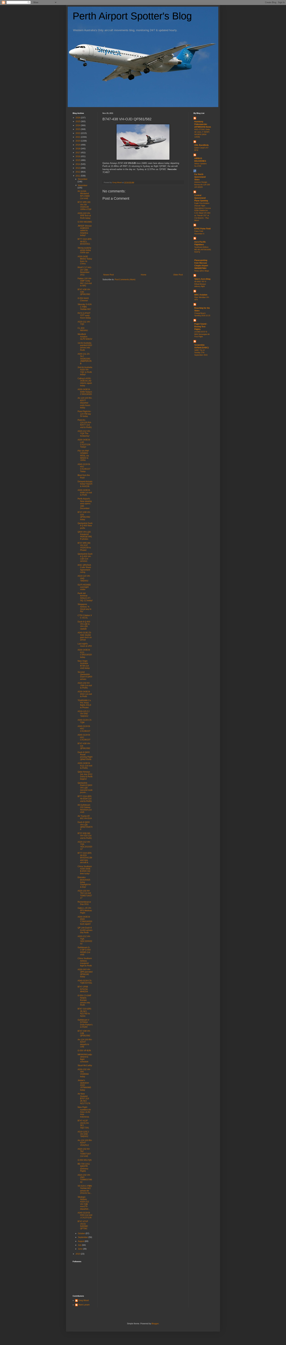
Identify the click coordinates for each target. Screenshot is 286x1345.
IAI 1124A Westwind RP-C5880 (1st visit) (84, 195)
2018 (78, 148)
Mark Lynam (84, 1305)
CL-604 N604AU (83, 329)
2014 (78, 164)
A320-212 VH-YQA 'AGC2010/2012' (85, 845)
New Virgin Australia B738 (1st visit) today (84, 664)
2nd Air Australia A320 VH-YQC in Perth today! (85, 371)
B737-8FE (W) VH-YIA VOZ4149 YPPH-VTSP (84, 205)
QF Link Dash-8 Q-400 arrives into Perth (85, 930)
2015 (78, 160)
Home (143, 275)
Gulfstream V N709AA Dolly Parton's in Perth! (85, 1023)
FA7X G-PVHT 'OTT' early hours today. (84, 315)
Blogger (155, 1323)
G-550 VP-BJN (84, 1050)
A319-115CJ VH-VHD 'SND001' (83, 1134)
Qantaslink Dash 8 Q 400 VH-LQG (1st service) (85, 557)
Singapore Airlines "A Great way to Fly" (84, 608)
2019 (78, 145)
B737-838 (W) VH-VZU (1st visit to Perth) (85, 835)
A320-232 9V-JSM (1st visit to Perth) (85, 685)
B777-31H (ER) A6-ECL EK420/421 (85, 241)
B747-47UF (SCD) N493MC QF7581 (83, 1225)
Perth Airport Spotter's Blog (132, 16)
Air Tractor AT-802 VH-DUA (85, 817)
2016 (78, 156)
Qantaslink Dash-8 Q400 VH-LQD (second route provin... (85, 788)
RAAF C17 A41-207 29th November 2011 (85, 271)
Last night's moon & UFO (85, 645)
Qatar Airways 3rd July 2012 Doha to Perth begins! (85, 775)
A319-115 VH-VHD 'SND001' (84, 578)
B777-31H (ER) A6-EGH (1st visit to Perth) (85, 798)
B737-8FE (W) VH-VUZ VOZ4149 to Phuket (84, 546)
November (82, 185)
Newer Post (108, 275)
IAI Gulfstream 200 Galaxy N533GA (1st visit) (85, 808)
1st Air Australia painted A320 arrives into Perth (85, 346)
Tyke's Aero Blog (202, 279)
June (80, 1249)
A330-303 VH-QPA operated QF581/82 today (85, 973)
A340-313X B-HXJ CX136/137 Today (84, 468)
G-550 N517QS (85, 1160)
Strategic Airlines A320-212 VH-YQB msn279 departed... (84, 1203)
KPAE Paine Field (202, 229)
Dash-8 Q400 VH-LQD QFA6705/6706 (85, 825)
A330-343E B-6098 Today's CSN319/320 (85, 391)
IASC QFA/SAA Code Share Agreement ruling (84, 568)
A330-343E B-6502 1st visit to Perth (85, 694)
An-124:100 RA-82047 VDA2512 (85, 1142)
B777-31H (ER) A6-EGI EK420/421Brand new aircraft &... (85, 858)
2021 (78, 137)
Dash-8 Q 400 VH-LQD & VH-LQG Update (84, 625)
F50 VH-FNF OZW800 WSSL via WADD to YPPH (83, 456)
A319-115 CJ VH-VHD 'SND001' (83, 713)
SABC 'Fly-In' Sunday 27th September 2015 (201, 352)
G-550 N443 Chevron (83, 299)
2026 (78, 117)
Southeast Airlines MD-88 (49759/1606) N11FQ (202, 249)
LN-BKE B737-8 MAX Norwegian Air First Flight (202, 334)
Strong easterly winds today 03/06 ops (84, 250)
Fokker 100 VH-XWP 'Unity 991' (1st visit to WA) (85, 282)
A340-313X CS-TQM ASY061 (85, 981)
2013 (78, 168)
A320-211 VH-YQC (84, 323)
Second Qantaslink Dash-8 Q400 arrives (85, 675)
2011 (78, 176)
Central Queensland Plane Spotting (201, 198)
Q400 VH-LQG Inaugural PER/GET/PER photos (85, 535)
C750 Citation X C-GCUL (85, 616)
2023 (78, 129)
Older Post (178, 275)
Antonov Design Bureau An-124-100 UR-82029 (202, 184)
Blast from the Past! (84, 476)
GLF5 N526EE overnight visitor (84, 587)
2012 (78, 172)
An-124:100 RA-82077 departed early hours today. (85, 403)
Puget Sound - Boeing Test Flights (200, 326)
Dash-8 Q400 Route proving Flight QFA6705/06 (85, 756)
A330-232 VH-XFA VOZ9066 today (84, 1073)
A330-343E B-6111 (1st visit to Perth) (85, 765)
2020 (78, 141)
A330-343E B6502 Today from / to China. (85, 260)
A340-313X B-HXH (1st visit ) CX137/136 (85, 1215)
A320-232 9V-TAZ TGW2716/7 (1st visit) (84, 1152)
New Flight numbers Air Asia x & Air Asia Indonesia (84, 1112)
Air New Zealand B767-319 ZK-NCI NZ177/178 (84, 1099)
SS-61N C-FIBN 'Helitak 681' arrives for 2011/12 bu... (85, 1189)
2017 (78, 152)
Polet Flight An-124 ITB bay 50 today (84, 413)
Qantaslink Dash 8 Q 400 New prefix (85, 525)
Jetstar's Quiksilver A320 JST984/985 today (84, 1085)
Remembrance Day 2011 (84, 903)
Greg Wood (83, 1300)
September (83, 1237)
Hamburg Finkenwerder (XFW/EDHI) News (202, 124)
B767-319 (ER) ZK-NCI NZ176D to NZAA (84, 1012)
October (82, 1233)
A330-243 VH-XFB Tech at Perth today (84, 215)
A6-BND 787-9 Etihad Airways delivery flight (200, 284)
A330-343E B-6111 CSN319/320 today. (85, 653)
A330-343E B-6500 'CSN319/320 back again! (85, 920)
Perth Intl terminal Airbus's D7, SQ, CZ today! (85, 597)
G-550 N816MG (85, 222)
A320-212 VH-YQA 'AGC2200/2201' (85, 940)
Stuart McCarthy (85, 1065)
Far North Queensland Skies (200, 177)
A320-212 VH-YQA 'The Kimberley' (84, 433)
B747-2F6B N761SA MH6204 (83, 989)
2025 (78, 121)
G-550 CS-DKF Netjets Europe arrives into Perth (84, 1000)
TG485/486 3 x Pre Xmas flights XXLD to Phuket (84, 704)
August (81, 1241)
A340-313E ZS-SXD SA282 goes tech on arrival (85, 636)
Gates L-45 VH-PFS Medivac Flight (85, 910)
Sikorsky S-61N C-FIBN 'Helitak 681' (85, 306)
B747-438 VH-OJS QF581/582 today (84, 515)
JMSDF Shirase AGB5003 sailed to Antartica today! (85, 231)
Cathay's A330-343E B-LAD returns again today (85, 382)
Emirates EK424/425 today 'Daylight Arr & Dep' (84, 882)
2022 (78, 133)
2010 (78, 1254)
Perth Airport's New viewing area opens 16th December (85, 504)
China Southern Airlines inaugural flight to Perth (85, 962)
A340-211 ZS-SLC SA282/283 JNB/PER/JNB (85, 359)
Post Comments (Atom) (125, 279)
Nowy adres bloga (201, 271)
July (80, 1245)
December (82, 179)
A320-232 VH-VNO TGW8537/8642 (85, 1178)
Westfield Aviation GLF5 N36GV (85, 336)
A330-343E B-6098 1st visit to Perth (85, 492)
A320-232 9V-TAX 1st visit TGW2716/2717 (85, 894)
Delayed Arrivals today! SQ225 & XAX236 (85, 483)
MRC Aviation (200, 295)
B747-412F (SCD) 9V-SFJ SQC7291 (83, 1124)
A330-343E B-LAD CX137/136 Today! (84, 443)
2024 (78, 125)
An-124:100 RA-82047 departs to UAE (85, 1043)
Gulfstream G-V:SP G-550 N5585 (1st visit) (84, 951)
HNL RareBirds (201, 145)
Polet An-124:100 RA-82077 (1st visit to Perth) (85, 423)
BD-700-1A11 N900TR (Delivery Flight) (84, 1167)
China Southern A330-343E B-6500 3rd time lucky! (85, 870)
